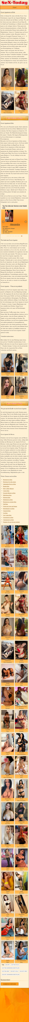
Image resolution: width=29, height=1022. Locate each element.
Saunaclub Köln (6, 511)
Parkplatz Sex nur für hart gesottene (11, 522)
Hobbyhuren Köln (7, 495)
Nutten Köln (15, 964)
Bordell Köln (6, 486)
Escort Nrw (23, 971)
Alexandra (15, 224)
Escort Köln (14, 971)
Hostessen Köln (6, 497)
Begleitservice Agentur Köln (9, 502)
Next (25, 221)
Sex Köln (5, 513)
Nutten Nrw (5, 971)
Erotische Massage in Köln (9, 493)
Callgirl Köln (6, 491)
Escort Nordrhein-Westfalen (10, 974)
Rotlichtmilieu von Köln (8, 509)
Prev (3, 221)
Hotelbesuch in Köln (8, 500)
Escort (8, 964)
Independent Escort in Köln (9, 484)
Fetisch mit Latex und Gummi (10, 506)
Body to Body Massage (8, 489)
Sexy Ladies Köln (7, 515)
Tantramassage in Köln (8, 520)
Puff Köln (5, 504)
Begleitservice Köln (7, 480)
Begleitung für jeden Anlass (9, 482)
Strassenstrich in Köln (8, 517)
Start (14, 7)
